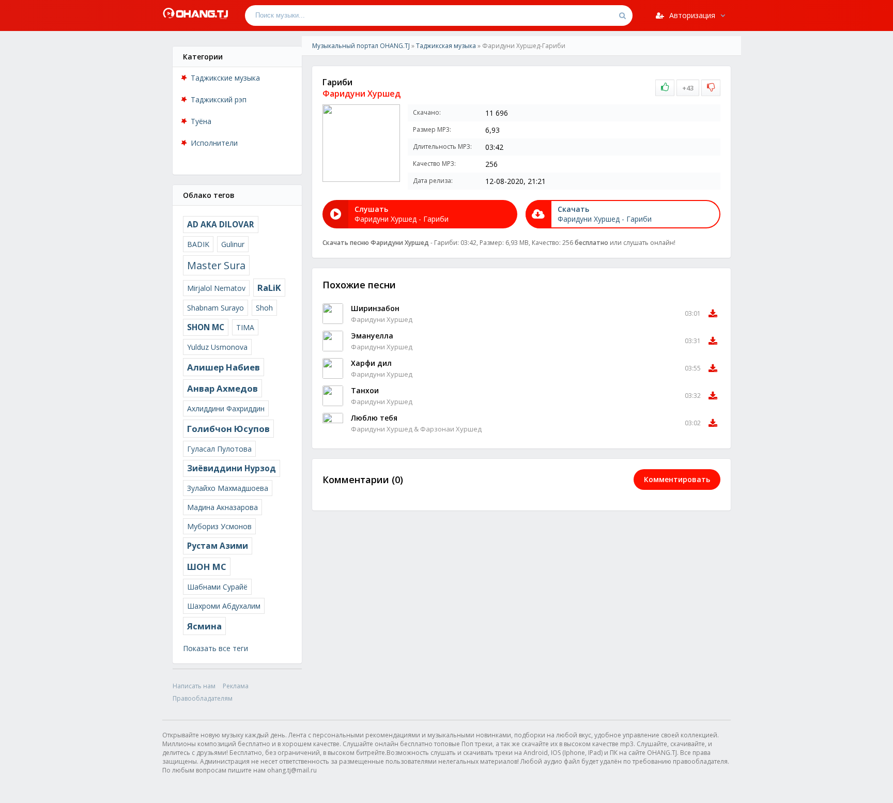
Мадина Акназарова (222, 507)
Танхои (365, 390)
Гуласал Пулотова (219, 449)
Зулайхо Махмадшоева (227, 488)
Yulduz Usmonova (217, 347)
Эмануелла (372, 336)
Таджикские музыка (225, 78)
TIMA (245, 327)
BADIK (198, 244)
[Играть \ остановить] (332, 313)
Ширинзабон (375, 308)
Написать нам (194, 686)
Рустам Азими (217, 546)
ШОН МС (206, 567)
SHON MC (205, 327)
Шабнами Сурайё (217, 587)
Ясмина (204, 626)
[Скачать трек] (713, 313)
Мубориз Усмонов (219, 526)
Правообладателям (203, 698)
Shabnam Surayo (215, 308)
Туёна (201, 121)
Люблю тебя (374, 418)
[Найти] (622, 15)
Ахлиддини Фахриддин (226, 408)
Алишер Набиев (223, 367)
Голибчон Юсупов (228, 429)
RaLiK (269, 288)
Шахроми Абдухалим (223, 606)
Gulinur (232, 244)
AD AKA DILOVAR (220, 224)
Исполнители (214, 143)
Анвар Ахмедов (222, 388)
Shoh (264, 308)
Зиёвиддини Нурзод (231, 468)
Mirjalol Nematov (216, 288)
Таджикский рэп (219, 99)
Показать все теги (215, 648)
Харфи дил (371, 363)
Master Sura (216, 265)
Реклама (236, 686)
